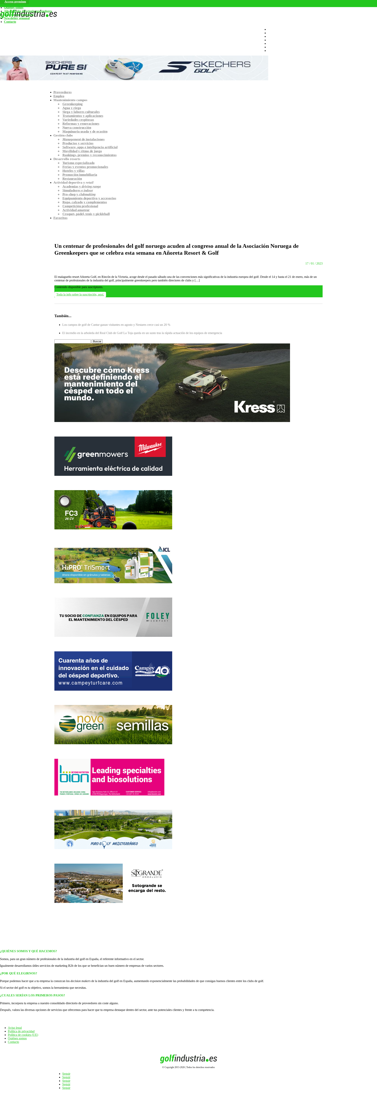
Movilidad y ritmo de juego (82, 151)
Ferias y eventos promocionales (85, 167)
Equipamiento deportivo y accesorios (89, 198)
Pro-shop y (79, 194)
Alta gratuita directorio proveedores (28, 11)
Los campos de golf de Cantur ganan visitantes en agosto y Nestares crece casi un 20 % (116, 324)
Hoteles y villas (73, 171)
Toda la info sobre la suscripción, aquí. (80, 294)
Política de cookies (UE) (23, 1034)
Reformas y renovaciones (80, 123)
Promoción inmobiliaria (79, 175)
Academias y (81, 186)
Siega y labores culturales (81, 112)
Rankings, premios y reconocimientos (89, 155)
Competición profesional (80, 206)
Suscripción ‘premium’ (19, 14)
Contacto (10, 21)
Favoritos (60, 218)
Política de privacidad (21, 1031)
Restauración (72, 178)
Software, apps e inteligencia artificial (90, 147)
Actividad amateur (76, 210)
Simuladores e (77, 190)
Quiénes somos (13, 7)
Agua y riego (71, 108)
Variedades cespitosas (78, 120)
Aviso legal (15, 1027)
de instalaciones (83, 139)
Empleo (58, 96)
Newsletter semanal (17, 18)
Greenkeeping (72, 104)
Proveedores (62, 92)
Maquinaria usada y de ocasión (84, 131)
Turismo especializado (78, 163)
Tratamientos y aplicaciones (82, 116)
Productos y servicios (77, 143)
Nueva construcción (76, 127)
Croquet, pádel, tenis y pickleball (86, 214)
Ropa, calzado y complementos (84, 202)
